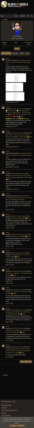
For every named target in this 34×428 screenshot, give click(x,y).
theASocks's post (17, 109)
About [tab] (27, 53)
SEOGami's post (17, 133)
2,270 (4, 44)
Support (3, 413)
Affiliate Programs (18, 200)
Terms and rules (6, 415)
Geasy (8, 58)
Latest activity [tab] (6, 53)
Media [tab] (21, 53)
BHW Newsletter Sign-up (9, 410)
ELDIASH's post (17, 328)
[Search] (32, 16)
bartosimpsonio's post (19, 253)
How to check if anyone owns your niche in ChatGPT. (18, 61)
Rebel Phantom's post (19, 216)
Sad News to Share (16, 218)
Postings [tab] (15, 53)
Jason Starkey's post (18, 173)
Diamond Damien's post (19, 234)
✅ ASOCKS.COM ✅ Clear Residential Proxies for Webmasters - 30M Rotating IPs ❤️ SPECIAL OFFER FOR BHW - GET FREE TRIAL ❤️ (18, 113)
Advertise (4, 408)
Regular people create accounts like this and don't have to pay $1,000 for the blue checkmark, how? (18, 350)
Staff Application (6, 405)
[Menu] (2, 16)
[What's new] (28, 16)
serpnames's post (17, 271)
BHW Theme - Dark (9, 401)
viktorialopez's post (18, 310)
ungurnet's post (17, 347)
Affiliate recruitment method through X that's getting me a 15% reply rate (19, 197)
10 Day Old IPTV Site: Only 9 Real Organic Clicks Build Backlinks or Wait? (19, 135)
